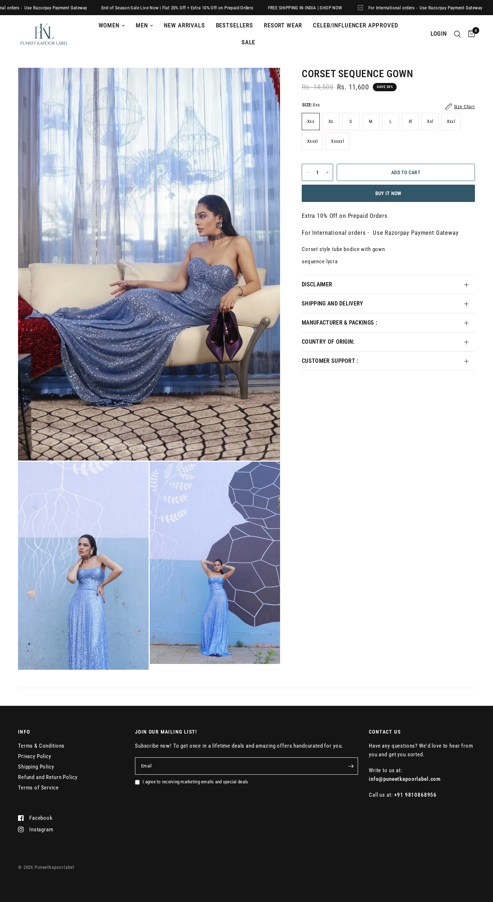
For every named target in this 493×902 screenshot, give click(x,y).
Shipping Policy (36, 767)
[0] (469, 34)
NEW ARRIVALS (184, 25)
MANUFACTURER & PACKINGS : (339, 322)
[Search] (457, 34)
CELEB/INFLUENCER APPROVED (355, 25)
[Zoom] (265, 83)
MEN (142, 25)
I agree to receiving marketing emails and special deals (195, 781)
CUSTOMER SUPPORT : (330, 360)
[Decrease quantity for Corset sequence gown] (307, 172)
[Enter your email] (351, 766)
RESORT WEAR (283, 25)
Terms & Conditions (41, 746)
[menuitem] (111, 25)
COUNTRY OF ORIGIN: (328, 341)
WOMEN (109, 25)
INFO (24, 731)
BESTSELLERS (234, 25)
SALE (248, 42)
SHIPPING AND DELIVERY (332, 303)
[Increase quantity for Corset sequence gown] (327, 172)
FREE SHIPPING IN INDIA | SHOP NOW (270, 7)
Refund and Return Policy (47, 777)
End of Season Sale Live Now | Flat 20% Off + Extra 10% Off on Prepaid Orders (142, 7)
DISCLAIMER (317, 284)
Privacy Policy (34, 756)
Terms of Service (38, 787)
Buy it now (388, 193)
